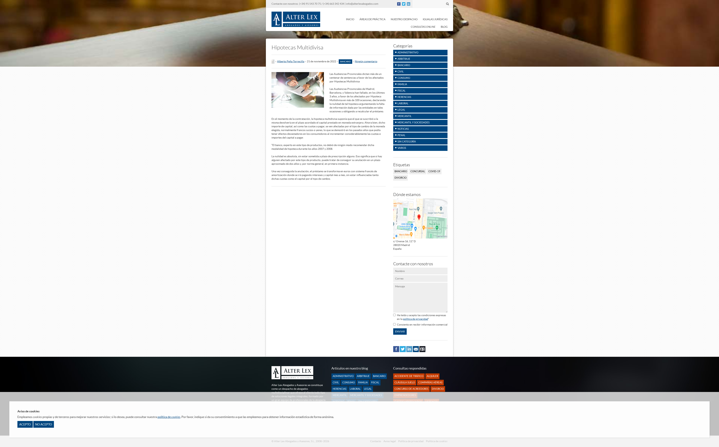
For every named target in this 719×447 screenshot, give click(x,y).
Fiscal (402, 90)
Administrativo (408, 52)
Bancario (345, 61)
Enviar (400, 331)
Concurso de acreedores (411, 388)
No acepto (43, 424)
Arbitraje (404, 58)
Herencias (404, 97)
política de (168, 417)
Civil (401, 71)
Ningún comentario (366, 61)
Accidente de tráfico (409, 376)
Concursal (417, 171)
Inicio (350, 19)
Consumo (404, 78)
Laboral (403, 103)
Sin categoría (407, 141)
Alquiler (432, 376)
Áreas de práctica (373, 19)
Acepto (25, 424)
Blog (444, 26)
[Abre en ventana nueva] (399, 4)
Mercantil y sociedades (414, 122)
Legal (401, 109)
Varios (402, 148)
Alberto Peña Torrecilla (290, 61)
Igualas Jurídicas (435, 19)
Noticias (403, 128)
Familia (402, 84)
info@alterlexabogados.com (362, 3)
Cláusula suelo (405, 382)
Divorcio (400, 177)
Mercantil (405, 116)
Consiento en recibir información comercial (422, 324)
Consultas (423, 26)
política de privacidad (415, 318)
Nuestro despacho (404, 19)
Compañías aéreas (430, 382)
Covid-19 (434, 171)
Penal (401, 135)
